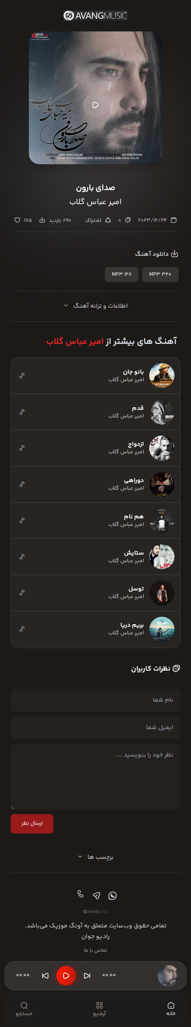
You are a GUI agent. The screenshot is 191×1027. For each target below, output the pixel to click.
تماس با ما (95, 950)
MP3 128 (121, 274)
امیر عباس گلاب (75, 342)
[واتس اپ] (111, 896)
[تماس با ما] (79, 896)
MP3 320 (160, 274)
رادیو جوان (95, 937)
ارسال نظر (32, 823)
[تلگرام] (95, 896)
